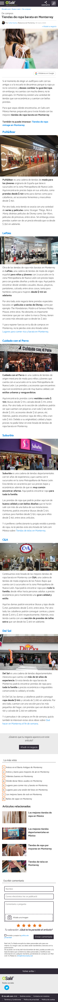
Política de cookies (48, 1000)
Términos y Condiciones (12, 1000)
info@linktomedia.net (24, 955)
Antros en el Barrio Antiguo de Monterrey (24, 767)
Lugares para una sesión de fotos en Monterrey (27, 790)
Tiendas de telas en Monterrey (30, 531)
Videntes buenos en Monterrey (19, 776)
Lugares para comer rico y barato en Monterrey (25, 332)
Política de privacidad (31, 1000)
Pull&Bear (8, 132)
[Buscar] (54, 3)
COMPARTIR (46, 5)
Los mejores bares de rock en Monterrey (24, 794)
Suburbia (8, 435)
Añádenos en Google (46, 73)
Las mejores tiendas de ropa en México (40, 814)
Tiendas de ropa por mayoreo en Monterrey (40, 847)
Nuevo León (16, 9)
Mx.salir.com (6, 9)
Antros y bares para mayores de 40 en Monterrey (27, 772)
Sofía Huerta (12, 23)
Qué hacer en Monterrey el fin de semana (26, 722)
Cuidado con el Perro (15, 340)
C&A (5, 539)
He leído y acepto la (16, 937)
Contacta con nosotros (41, 996)
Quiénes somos (25, 996)
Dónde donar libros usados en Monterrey (24, 781)
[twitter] (6, 987)
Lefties (6, 233)
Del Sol (6, 631)
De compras (26, 9)
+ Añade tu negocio (49, 26)
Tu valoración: (11, 929)
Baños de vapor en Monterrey (19, 799)
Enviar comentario (43, 937)
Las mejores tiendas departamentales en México (38, 832)
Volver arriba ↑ (29, 971)
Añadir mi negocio (29, 747)
